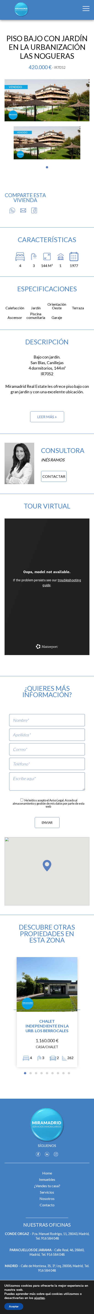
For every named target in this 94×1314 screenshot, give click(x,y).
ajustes (39, 1298)
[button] (47, 167)
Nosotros (47, 1198)
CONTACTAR (53, 476)
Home (47, 1173)
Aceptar (14, 1306)
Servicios (47, 1192)
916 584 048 (50, 1238)
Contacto (47, 1205)
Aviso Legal (56, 800)
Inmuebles (47, 1179)
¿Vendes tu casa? (47, 1186)
